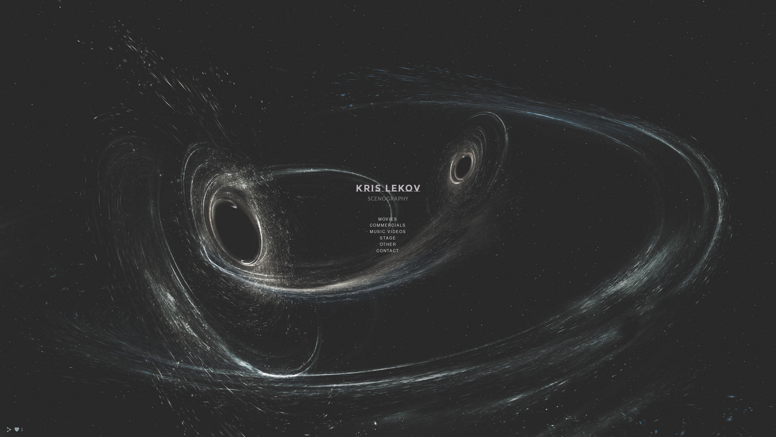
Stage (388, 238)
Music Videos (388, 231)
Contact (387, 250)
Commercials (388, 225)
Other (388, 244)
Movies (387, 219)
